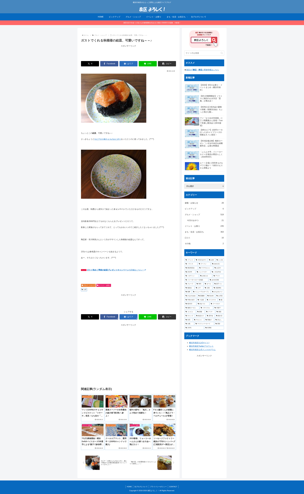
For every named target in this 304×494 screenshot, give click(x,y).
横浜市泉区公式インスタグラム (202, 350)
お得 (84, 289)
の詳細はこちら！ (115, 270)
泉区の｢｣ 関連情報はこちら (202, 70)
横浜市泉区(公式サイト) (199, 343)
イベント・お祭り (104, 285)
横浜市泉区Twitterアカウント (201, 346)
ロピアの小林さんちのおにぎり (107, 139)
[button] (167, 63)
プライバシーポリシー (158, 487)
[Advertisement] (128, 53)
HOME (129, 487)
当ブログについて (141, 487)
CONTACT (173, 487)
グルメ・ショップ (89, 285)
